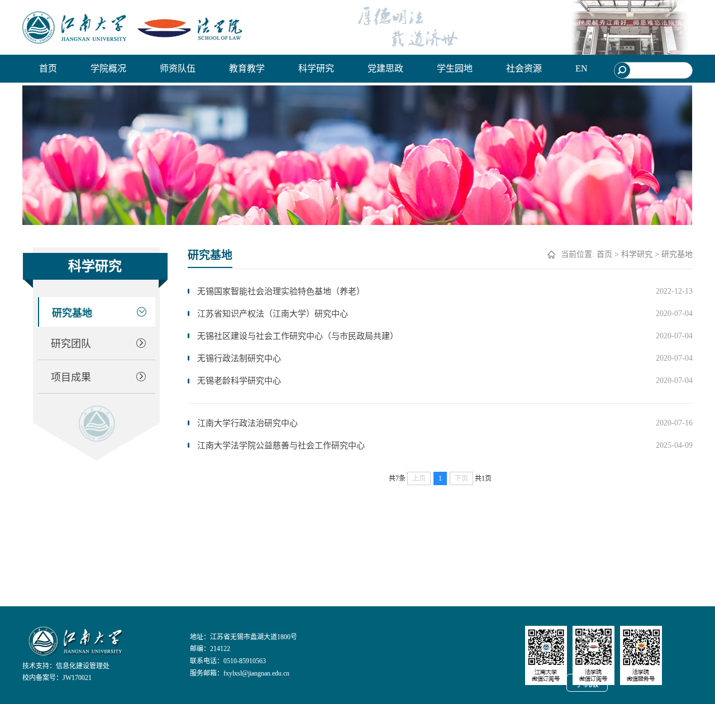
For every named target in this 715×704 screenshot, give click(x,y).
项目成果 (71, 377)
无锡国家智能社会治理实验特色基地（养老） (281, 291)
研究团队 (71, 343)
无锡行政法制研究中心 (239, 358)
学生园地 (455, 68)
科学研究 (316, 68)
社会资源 (524, 68)
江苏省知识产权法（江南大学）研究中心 (272, 313)
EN (581, 68)
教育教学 (247, 68)
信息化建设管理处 (82, 666)
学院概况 (108, 68)
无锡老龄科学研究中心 (239, 380)
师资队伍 (178, 68)
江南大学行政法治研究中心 (247, 423)
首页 (48, 68)
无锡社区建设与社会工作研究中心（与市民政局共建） (297, 336)
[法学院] (132, 27)
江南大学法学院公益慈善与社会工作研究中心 (281, 445)
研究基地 (72, 313)
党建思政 (385, 68)
